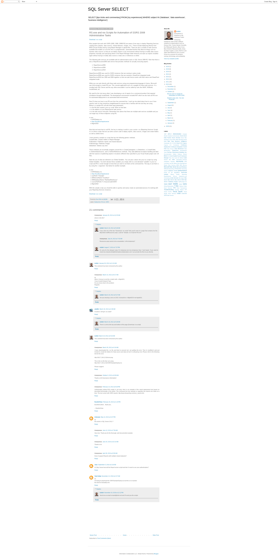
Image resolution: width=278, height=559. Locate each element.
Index (173, 159)
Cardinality (166, 143)
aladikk (96, 309)
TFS (174, 188)
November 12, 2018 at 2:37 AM (111, 476)
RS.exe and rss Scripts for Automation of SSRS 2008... (176, 94)
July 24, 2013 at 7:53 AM (115, 238)
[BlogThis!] (117, 199)
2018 (167, 69)
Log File (171, 163)
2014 (167, 74)
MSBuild (166, 168)
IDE (170, 159)
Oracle (175, 170)
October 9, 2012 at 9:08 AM (111, 375)
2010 (167, 84)
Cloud (177, 143)
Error (165, 156)
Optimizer (170, 170)
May (168, 113)
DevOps (169, 152)
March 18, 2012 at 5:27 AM (112, 295)
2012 (167, 79)
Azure (181, 135)
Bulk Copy (171, 141)
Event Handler (173, 156)
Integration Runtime (169, 161)
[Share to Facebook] (121, 199)
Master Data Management (180, 163)
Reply (96, 220)
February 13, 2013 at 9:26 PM (111, 387)
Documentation (168, 154)
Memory (185, 165)
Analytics (170, 135)
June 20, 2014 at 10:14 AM (110, 442)
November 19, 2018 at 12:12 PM (113, 492)
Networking (171, 168)
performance (182, 170)
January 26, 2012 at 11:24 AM (108, 263)
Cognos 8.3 (167, 145)
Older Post (156, 535)
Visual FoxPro (168, 191)
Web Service (170, 195)
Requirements (167, 176)
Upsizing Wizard (179, 189)
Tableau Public (183, 186)
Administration (177, 134)
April (168, 115)
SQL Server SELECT (108, 9)
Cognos (185, 143)
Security (176, 178)
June (169, 110)
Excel (178, 156)
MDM (177, 165)
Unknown (97, 417)
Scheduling (167, 178)
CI (172, 143)
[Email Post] (111, 199)
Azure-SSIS (172, 139)
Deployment (97, 202)
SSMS (180, 184)
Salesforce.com (183, 176)
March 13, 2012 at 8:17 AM (110, 275)
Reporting (184, 174)
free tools (174, 157)
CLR (181, 143)
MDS (181, 165)
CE (170, 143)
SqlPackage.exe (183, 181)
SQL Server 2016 (179, 179)
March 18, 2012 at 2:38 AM (107, 309)
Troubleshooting (169, 189)
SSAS (165, 184)
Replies (98, 224)
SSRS (107, 202)
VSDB (178, 193)
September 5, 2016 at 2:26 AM (107, 464)
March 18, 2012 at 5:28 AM (112, 228)
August (169, 105)
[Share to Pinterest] (123, 199)
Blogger (156, 554)
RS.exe (103, 202)
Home (125, 535)
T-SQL (176, 186)
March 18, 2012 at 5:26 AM (107, 336)
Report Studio (175, 174)
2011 (167, 82)
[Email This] (115, 199)
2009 (167, 126)
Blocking (181, 139)
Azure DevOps (176, 137)
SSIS (175, 184)
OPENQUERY (177, 168)
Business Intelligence (181, 141)
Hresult (165, 159)
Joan (96, 464)
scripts (172, 178)
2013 (167, 76)
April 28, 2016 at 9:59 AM (110, 453)
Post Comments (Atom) (104, 538)
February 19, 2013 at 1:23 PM (111, 402)
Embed (185, 154)
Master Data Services (170, 165)
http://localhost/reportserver (100, 121)
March (169, 118)
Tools (178, 188)
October (169, 91)
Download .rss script (95, 39)
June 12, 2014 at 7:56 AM (110, 430)
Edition (174, 154)
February (170, 120)
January (170, 123)
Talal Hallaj (97, 476)
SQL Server (171, 179)
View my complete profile (171, 58)
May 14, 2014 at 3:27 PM (108, 417)
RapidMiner (177, 172)
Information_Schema (181, 159)
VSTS (165, 195)
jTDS (185, 161)
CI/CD (174, 143)
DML (186, 152)
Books (185, 139)
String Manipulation (169, 186)
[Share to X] (119, 199)
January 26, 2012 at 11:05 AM (111, 215)
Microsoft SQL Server (170, 167)
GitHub (181, 157)
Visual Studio (178, 191)
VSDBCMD (184, 193)
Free (170, 157)
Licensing (166, 163)
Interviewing (179, 161)
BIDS (177, 139)
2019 (167, 66)
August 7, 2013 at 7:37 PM (112, 247)
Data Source (170, 148)
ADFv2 (169, 134)
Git (178, 157)
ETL (168, 156)
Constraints (176, 145)
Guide (185, 157)
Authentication (176, 135)
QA (172, 172)
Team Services (168, 188)
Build (165, 141)
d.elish (102, 228)
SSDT (170, 184)
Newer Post (93, 535)
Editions (180, 154)
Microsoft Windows (182, 167)
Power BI (167, 172)
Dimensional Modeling (178, 152)
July (168, 108)
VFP (186, 189)
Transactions (183, 188)
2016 (167, 71)
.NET (165, 134)
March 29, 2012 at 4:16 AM (110, 347)
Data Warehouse (179, 148)
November (170, 89)
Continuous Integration (177, 146)
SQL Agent (181, 178)
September (170, 102)
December (170, 86)
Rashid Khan (98, 402)
